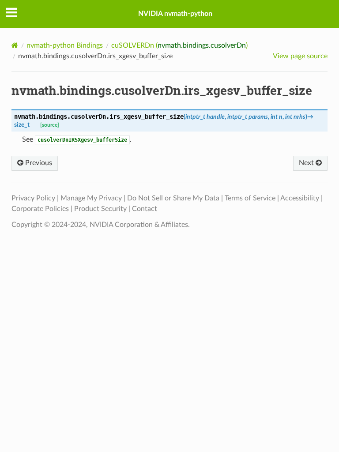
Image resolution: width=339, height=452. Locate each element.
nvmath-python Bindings (64, 45)
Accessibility (299, 198)
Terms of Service (250, 198)
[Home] (14, 45)
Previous (37, 162)
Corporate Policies (40, 208)
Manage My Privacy (91, 198)
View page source (300, 56)
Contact (144, 208)
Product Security (100, 208)
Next (307, 162)
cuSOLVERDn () (179, 45)
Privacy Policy (33, 198)
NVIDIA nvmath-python (175, 13)
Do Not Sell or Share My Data (173, 198)
